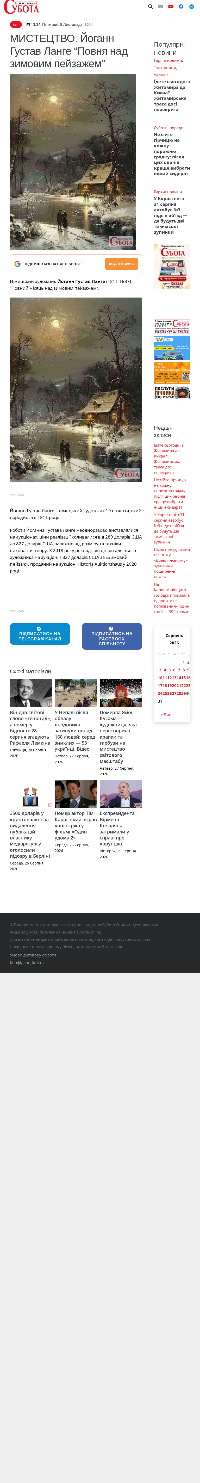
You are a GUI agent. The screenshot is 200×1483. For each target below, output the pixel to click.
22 (183, 685)
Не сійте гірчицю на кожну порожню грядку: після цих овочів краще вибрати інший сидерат (172, 153)
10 (160, 677)
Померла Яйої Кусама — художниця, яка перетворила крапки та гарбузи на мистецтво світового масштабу (118, 736)
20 (174, 685)
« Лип (166, 714)
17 (160, 685)
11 (164, 677)
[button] (151, 6)
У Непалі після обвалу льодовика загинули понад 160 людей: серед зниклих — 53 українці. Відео (75, 730)
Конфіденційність (27, 962)
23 (188, 685)
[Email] (160, 6)
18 (164, 685)
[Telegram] (191, 6)
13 (174, 677)
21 (179, 685)
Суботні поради (169, 127)
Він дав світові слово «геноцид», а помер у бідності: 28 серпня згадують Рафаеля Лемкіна (30, 727)
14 (179, 677)
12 (169, 677)
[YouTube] (171, 6)
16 (188, 677)
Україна (161, 74)
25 (164, 693)
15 (183, 677)
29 (183, 693)
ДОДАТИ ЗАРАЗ (122, 264)
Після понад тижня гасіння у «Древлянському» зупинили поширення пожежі (172, 563)
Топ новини (165, 67)
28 (179, 693)
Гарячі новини (168, 60)
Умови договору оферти (33, 954)
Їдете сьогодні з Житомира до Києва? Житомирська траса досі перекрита (172, 95)
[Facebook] (181, 6)
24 (160, 693)
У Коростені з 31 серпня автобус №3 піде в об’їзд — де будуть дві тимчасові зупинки (170, 215)
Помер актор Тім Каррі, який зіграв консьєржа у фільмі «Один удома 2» (76, 825)
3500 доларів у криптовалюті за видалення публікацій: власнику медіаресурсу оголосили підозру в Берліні (30, 834)
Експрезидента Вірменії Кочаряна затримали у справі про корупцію (117, 828)
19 (169, 685)
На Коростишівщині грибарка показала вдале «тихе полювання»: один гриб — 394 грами (172, 598)
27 (174, 693)
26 (169, 693)
